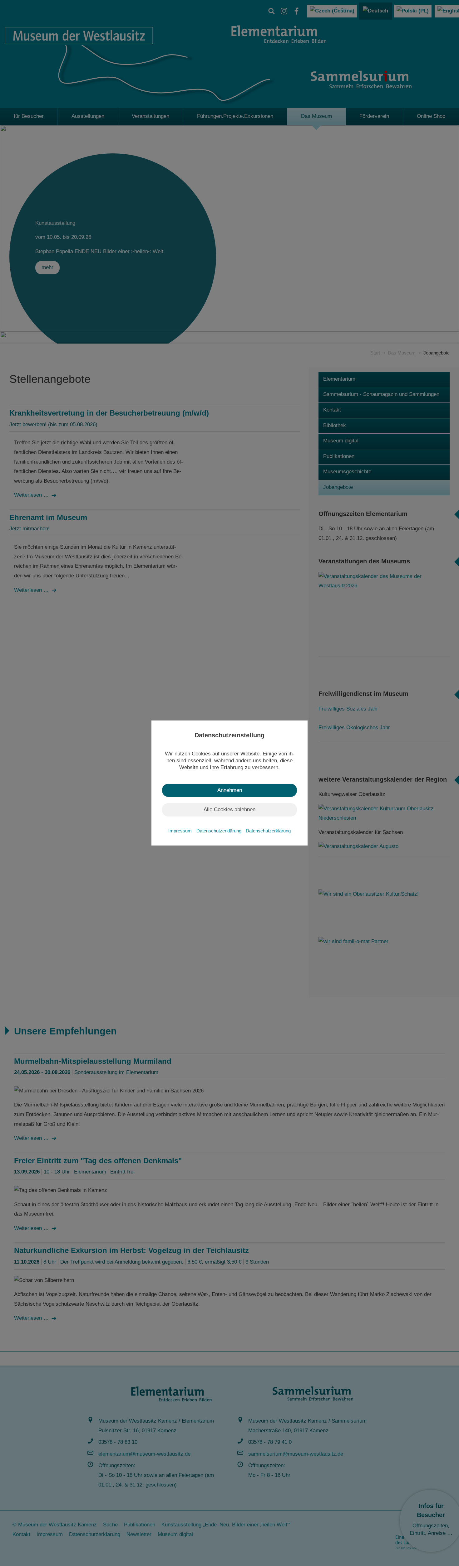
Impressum (180, 830)
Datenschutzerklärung (219, 830)
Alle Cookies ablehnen (229, 809)
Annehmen (229, 790)
